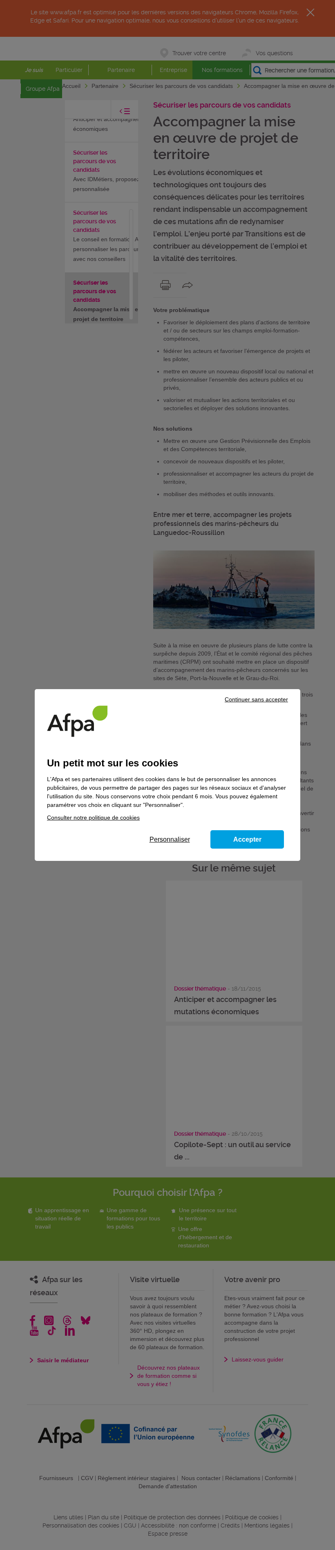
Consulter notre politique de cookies (93, 817)
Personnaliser (170, 839)
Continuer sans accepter (256, 699)
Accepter (247, 839)
